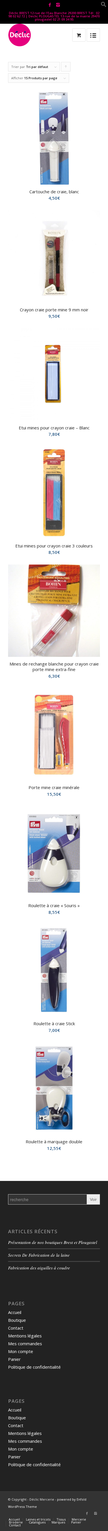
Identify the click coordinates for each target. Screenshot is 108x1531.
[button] (104, 5)
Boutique (17, 1320)
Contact (15, 1328)
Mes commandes (25, 1343)
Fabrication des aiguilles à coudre (39, 1268)
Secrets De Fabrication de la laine (39, 1255)
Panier (14, 1359)
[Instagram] (58, 4)
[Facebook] (50, 4)
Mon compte (20, 1351)
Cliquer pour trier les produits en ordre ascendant (66, 68)
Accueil (14, 1312)
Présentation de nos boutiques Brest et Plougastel (52, 1242)
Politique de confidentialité (34, 1367)
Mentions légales (25, 1336)
